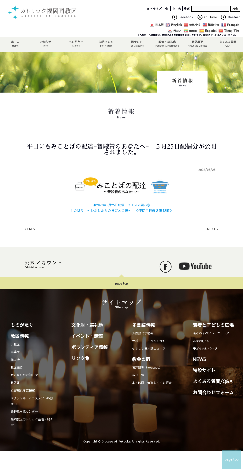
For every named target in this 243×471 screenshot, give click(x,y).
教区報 (15, 383)
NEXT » (212, 229)
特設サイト (204, 370)
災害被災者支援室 (23, 390)
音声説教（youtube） (147, 367)
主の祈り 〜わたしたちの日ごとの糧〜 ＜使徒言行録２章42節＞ (121, 210)
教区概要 (17, 367)
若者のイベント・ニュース (211, 333)
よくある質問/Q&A (213, 381)
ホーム (15, 42)
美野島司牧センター (24, 411)
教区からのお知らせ (24, 375)
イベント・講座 (87, 336)
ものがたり (76, 42)
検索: (187, 8)
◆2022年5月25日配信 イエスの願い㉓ (121, 205)
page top (121, 283)
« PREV (30, 229)
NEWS (199, 359)
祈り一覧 (138, 375)
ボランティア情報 (89, 347)
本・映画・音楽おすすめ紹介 (152, 383)
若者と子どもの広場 (213, 325)
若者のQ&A (201, 341)
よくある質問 (227, 42)
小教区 (15, 344)
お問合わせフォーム (213, 392)
